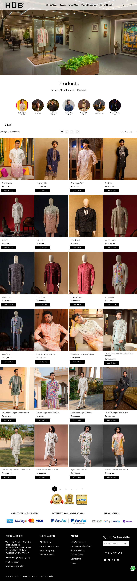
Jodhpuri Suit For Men (68, 114)
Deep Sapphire (41, 183)
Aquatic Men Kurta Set (79, 470)
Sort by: (101, 125)
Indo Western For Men (53, 114)
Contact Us (76, 559)
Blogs (73, 563)
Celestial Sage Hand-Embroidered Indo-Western (119, 355)
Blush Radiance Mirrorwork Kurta (82, 354)
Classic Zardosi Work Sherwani (47, 470)
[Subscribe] (125, 543)
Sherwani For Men (84, 114)
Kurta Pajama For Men (22, 114)
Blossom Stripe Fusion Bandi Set (47, 413)
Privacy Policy (77, 555)
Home (54, 90)
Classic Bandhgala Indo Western (116, 413)
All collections (67, 90)
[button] (130, 5)
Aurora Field (109, 297)
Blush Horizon (7, 183)
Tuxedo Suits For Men (115, 114)
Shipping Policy (78, 550)
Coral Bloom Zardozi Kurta (45, 354)
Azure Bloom (6, 354)
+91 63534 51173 (22, 558)
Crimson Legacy (76, 297)
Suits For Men (99, 113)
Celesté (4, 240)
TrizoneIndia (48, 576)
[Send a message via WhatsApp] (133, 568)
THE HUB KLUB (47, 555)
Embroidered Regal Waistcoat (81, 413)
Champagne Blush (77, 183)
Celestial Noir (75, 240)
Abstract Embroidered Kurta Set (116, 470)
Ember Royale (41, 297)
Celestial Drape (110, 240)
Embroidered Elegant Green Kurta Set (15, 413)
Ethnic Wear (45, 542)
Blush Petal (40, 240)
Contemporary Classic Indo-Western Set (16, 470)
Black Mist (108, 183)
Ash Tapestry (6, 297)
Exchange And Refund (81, 546)
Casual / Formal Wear (50, 546)
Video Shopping (47, 550)
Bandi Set (38, 113)
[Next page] (82, 489)
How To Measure (78, 542)
